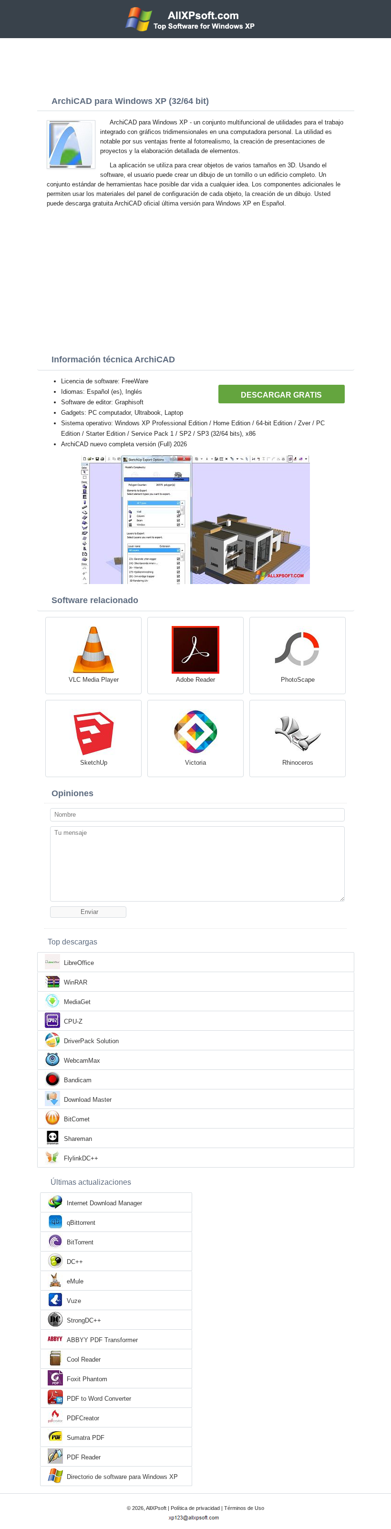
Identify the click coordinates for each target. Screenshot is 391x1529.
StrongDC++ (84, 1320)
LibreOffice (79, 962)
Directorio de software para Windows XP (122, 1476)
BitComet (77, 1119)
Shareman (78, 1138)
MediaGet (77, 1002)
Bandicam (78, 1080)
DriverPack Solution (91, 1041)
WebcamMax (82, 1060)
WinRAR (75, 982)
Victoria (195, 762)
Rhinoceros (297, 762)
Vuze (74, 1300)
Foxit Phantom (87, 1379)
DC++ (75, 1261)
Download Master (88, 1099)
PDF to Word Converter (99, 1398)
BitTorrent (80, 1242)
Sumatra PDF (85, 1437)
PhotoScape (298, 679)
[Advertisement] (195, 64)
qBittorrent (81, 1222)
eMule (75, 1281)
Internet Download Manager (104, 1203)
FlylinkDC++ (81, 1158)
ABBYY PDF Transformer (102, 1340)
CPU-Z (73, 1021)
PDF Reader (84, 1457)
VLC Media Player (94, 679)
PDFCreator (83, 1418)
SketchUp (93, 762)
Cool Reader (84, 1359)
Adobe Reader (195, 679)
